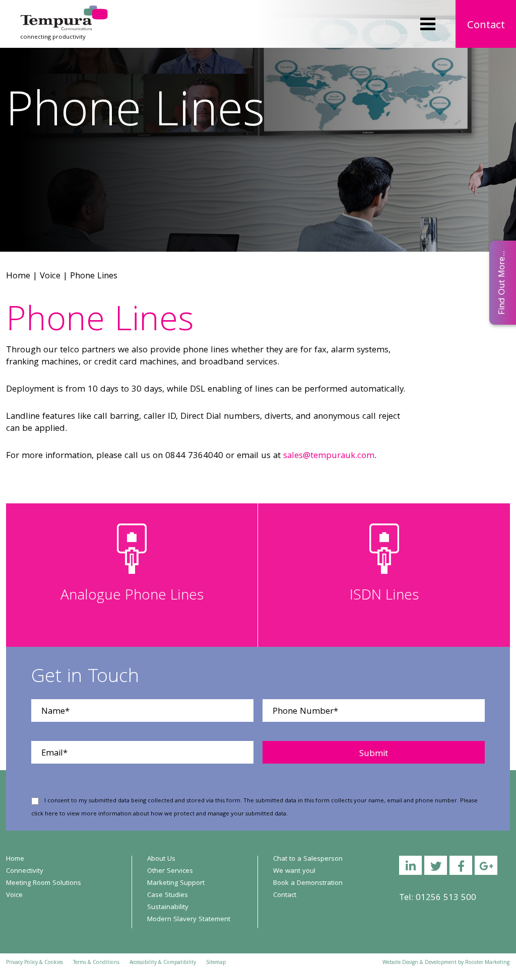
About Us (161, 859)
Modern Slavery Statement (188, 919)
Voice (50, 276)
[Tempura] (64, 12)
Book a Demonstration (308, 883)
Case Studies (167, 895)
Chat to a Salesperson (308, 859)
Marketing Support (176, 883)
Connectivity (24, 871)
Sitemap (216, 962)
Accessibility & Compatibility (163, 962)
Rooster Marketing (487, 962)
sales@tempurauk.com (328, 456)
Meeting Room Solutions (43, 883)
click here (44, 814)
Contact (486, 26)
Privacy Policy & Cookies (34, 962)
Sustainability (167, 907)
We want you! (294, 871)
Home (18, 276)
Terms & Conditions (96, 962)
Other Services (170, 871)
